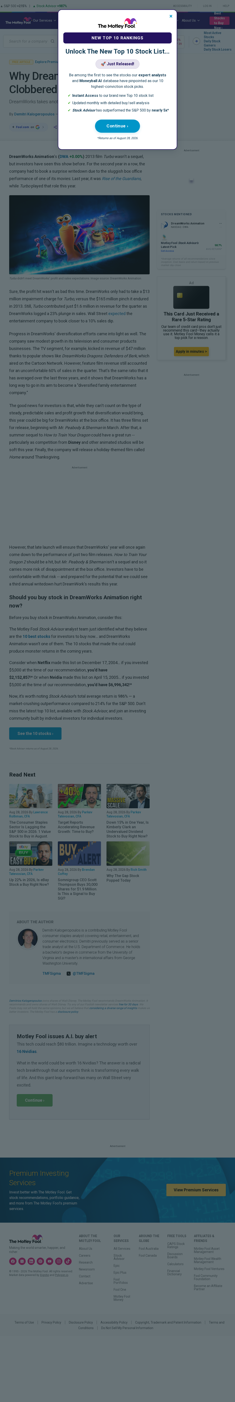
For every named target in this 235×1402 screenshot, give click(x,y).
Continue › (117, 126)
